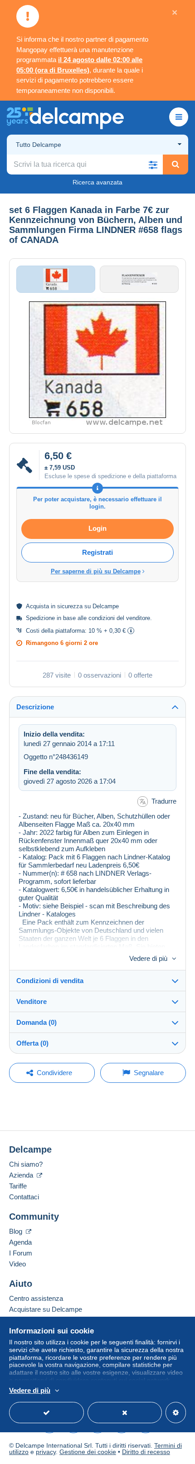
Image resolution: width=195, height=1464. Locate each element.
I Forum (20, 1253)
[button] (153, 165)
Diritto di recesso (146, 1451)
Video (17, 1264)
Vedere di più (148, 958)
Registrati (97, 552)
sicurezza (70, 606)
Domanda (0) (36, 1022)
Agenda (20, 1242)
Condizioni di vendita (49, 980)
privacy (46, 1451)
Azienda (22, 1175)
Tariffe (18, 1186)
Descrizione (35, 707)
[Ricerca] (175, 165)
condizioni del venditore (119, 618)
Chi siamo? (26, 1164)
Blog (16, 1231)
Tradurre (163, 801)
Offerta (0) (32, 1043)
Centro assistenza (36, 1298)
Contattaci (24, 1197)
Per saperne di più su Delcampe (96, 571)
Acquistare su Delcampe (45, 1309)
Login (97, 528)
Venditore (31, 1001)
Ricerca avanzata (97, 182)
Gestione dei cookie (87, 1451)
